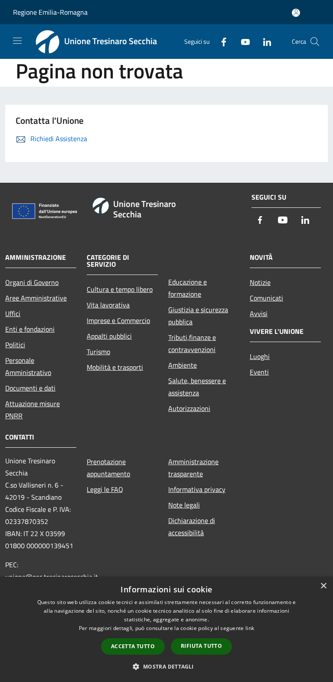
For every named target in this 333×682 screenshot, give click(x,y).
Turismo (98, 351)
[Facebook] (220, 41)
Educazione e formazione (187, 288)
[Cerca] (315, 41)
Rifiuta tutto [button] (201, 646)
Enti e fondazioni (30, 329)
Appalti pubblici (109, 336)
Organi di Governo (32, 282)
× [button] (323, 586)
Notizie (260, 282)
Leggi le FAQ (105, 489)
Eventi (259, 372)
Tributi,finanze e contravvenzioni (192, 343)
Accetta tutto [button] (133, 646)
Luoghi (260, 356)
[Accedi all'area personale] (296, 13)
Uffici (12, 313)
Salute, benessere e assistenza (197, 386)
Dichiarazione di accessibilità (191, 526)
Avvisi (259, 313)
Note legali (184, 505)
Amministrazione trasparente (193, 467)
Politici (15, 344)
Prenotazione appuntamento (108, 467)
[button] (166, 666)
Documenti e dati (30, 388)
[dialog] (166, 629)
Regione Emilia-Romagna (50, 12)
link (249, 628)
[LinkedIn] (263, 41)
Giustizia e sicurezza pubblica (198, 315)
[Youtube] (242, 41)
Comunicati (266, 298)
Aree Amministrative (36, 298)
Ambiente (182, 365)
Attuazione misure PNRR (32, 409)
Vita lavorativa (108, 305)
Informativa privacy (196, 489)
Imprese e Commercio (118, 320)
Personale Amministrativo (28, 366)
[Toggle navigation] (17, 41)
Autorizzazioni (189, 408)
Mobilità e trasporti (115, 367)
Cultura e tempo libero (120, 289)
